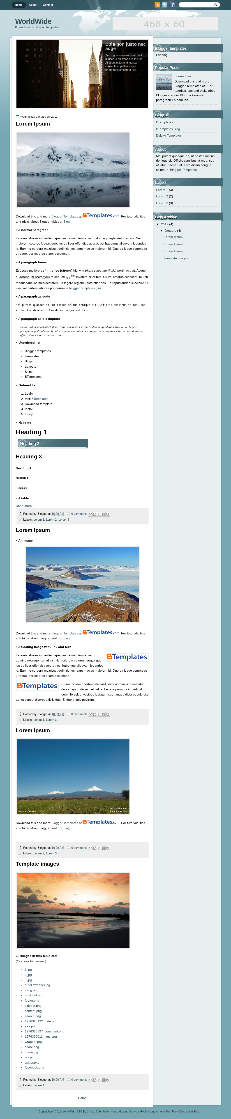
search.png (33, 1016)
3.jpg (28, 980)
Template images (37, 864)
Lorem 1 (39, 519)
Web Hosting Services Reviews (132, 1111)
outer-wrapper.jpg (37, 985)
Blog (66, 221)
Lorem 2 (51, 519)
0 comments (79, 513)
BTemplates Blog (168, 129)
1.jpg (28, 969)
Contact (48, 5)
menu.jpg (31, 1052)
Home (19, 5)
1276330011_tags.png (41, 1036)
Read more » (25, 506)
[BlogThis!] (94, 514)
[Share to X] (99, 514)
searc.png (32, 1047)
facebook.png (34, 1067)
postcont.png (34, 995)
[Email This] (90, 514)
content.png (33, 1011)
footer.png (32, 1000)
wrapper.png (34, 1041)
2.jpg (28, 975)
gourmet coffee (161, 1111)
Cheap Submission (98, 1111)
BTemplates (40, 398)
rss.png (30, 1057)
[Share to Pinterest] (107, 514)
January (171, 230)
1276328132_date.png (41, 1021)
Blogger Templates (64, 216)
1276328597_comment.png (44, 1031)
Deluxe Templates (169, 135)
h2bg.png (31, 990)
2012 (165, 224)
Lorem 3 (63, 519)
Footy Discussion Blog (185, 1111)
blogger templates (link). (86, 288)
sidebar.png (33, 1005)
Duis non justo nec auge (125, 46)
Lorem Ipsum (33, 124)
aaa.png (31, 1026)
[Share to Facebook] (103, 514)
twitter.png (32, 1062)
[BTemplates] (101, 216)
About (33, 5)
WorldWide (68, 1111)
